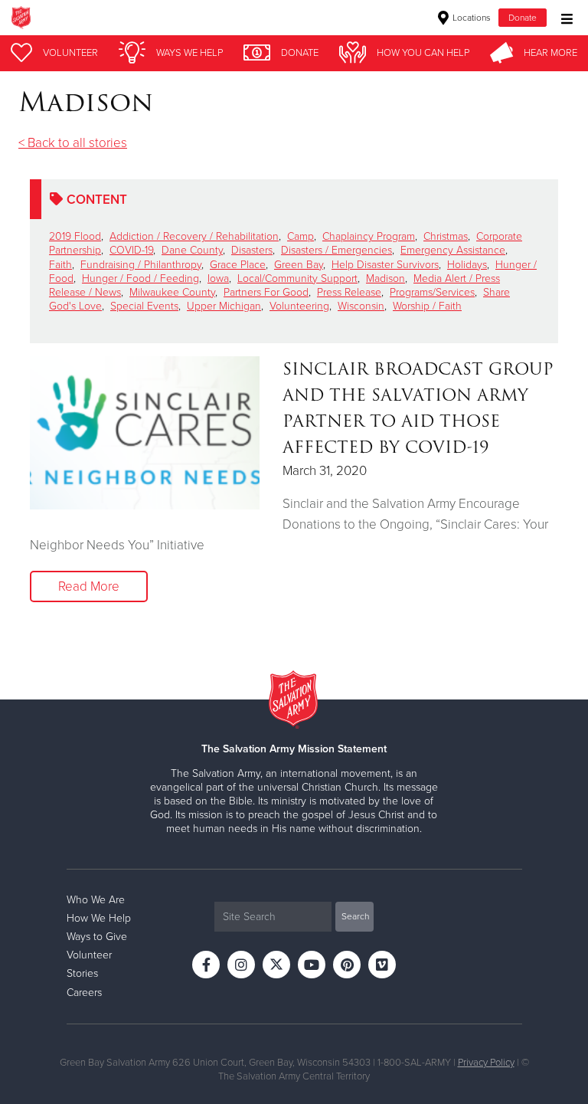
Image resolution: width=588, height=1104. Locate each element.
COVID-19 (131, 250)
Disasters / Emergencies (336, 250)
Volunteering (299, 306)
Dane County (192, 250)
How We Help (99, 918)
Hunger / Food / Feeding (140, 278)
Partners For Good (266, 292)
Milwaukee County (172, 292)
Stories (82, 973)
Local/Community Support (297, 278)
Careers (84, 992)
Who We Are (96, 899)
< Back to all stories (72, 143)
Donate (522, 17)
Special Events (144, 306)
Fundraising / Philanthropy (140, 264)
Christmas (445, 236)
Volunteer (89, 954)
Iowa (218, 278)
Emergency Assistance (452, 250)
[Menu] (563, 17)
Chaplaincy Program (368, 236)
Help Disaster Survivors (385, 264)
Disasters (252, 250)
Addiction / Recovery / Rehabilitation (194, 236)
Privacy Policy (486, 1062)
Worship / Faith (427, 306)
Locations (470, 17)
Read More (88, 586)
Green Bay (298, 264)
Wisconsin (361, 306)
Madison (385, 278)
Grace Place (238, 264)
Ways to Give (97, 936)
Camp (300, 236)
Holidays (467, 264)
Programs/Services (432, 292)
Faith (60, 264)
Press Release (349, 292)
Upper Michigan (224, 306)
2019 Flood (75, 236)
